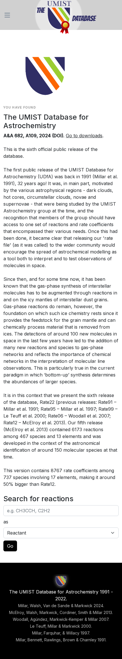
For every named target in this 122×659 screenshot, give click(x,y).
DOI (58, 135)
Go (10, 546)
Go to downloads (84, 135)
